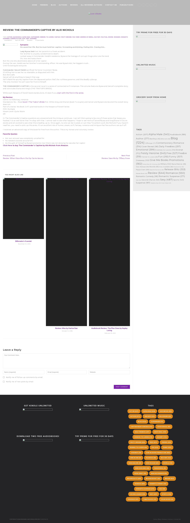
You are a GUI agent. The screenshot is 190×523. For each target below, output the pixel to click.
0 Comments (39, 40)
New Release (142, 167)
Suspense (33, 38)
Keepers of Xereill (87, 37)
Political (104, 37)
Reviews (29, 40)
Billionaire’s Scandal (23, 241)
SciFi (23, 38)
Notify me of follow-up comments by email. (24, 377)
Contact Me (177, 519)
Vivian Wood (166, 183)
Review (110, 37)
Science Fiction (15, 38)
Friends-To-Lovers (150, 157)
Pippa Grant (142, 170)
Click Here (7, 145)
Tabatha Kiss (156, 183)
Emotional (145, 149)
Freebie (166, 442)
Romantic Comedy (147, 176)
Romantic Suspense (172, 176)
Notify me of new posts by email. (20, 382)
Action (9, 37)
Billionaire (165, 139)
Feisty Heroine (66, 37)
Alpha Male (26, 37)
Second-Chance (151, 180)
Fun (73, 37)
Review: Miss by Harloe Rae (66, 328)
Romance (117, 37)
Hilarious (156, 164)
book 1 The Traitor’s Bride (34, 102)
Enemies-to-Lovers (47, 37)
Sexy (27, 38)
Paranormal (179, 167)
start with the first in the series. (70, 93)
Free (172, 153)
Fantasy (57, 37)
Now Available (166, 167)
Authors (170, 519)
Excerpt (162, 437)
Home (155, 519)
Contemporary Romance (141, 426)
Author (142, 138)
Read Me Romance (157, 169)
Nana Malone (179, 164)
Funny (78, 37)
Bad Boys (155, 139)
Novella (154, 167)
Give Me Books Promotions (158, 452)
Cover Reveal (150, 146)
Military (97, 37)
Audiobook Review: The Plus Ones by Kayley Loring (109, 329)
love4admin (8, 40)
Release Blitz (175, 169)
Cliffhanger (35, 37)
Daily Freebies (170, 146)
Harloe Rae (147, 164)
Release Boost (141, 173)
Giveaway (142, 160)
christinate (44, 519)
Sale (138, 180)
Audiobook (178, 134)
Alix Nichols (17, 37)
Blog (142, 421)
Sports (178, 180)
